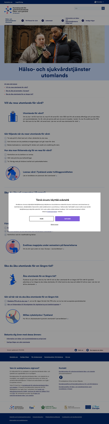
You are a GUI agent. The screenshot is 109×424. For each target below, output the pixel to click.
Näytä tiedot (54, 224)
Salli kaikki (67, 219)
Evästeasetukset (52, 211)
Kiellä (41, 219)
